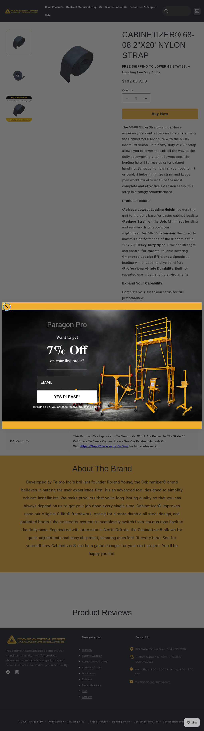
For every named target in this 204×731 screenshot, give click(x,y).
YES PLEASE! (67, 397)
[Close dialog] (6, 306)
